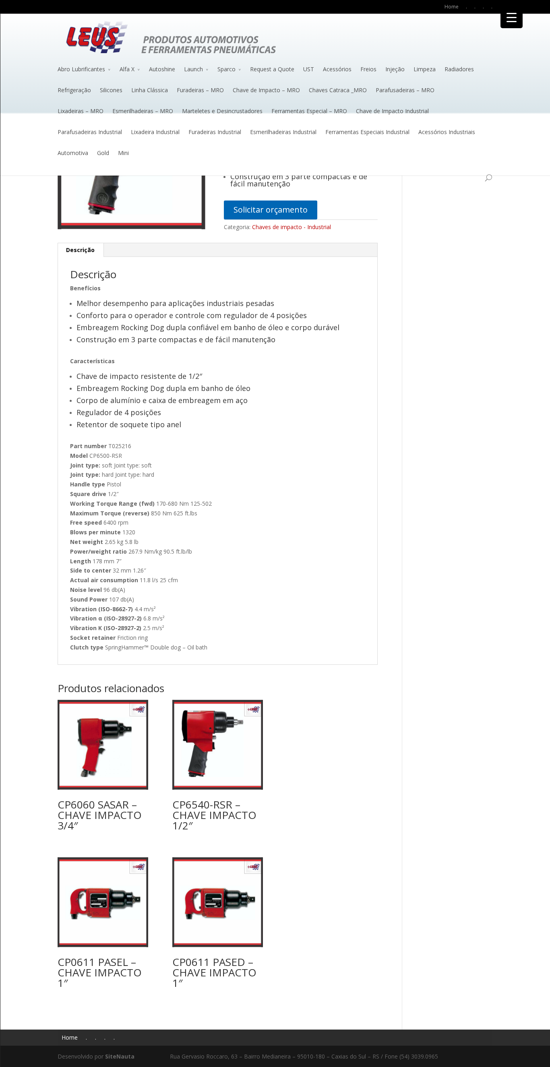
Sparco (226, 69)
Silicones (111, 90)
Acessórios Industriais (446, 132)
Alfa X (127, 69)
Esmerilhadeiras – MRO (142, 111)
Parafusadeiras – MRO (405, 90)
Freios (368, 69)
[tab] (80, 250)
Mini (123, 153)
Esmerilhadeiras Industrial (283, 132)
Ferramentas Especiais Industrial (367, 132)
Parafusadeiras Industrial (90, 132)
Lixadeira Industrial (155, 132)
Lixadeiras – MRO (80, 111)
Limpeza (425, 69)
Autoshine (162, 69)
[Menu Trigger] (511, 17)
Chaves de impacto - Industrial (291, 227)
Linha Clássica (149, 90)
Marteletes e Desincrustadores (222, 111)
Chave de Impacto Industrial (392, 111)
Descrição (80, 250)
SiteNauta (119, 1056)
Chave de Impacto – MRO (266, 90)
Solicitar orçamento (271, 209)
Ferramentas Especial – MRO (309, 111)
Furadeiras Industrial (214, 132)
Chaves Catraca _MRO (338, 90)
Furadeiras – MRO (200, 90)
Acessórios (337, 69)
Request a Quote (272, 69)
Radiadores (459, 69)
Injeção (395, 69)
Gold (103, 153)
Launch (193, 69)
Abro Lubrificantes (81, 69)
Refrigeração (74, 90)
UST (308, 69)
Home (452, 6)
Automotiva (73, 153)
